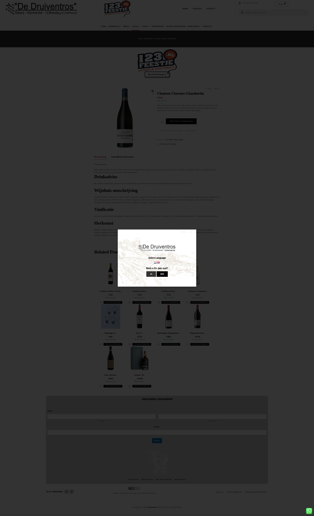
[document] (157, 258)
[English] (158, 262)
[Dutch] (155, 262)
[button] (151, 274)
